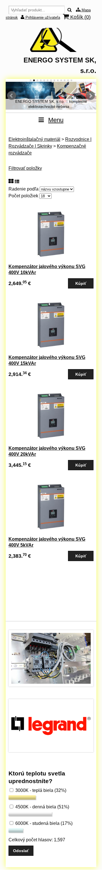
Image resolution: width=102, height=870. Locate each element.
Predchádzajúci (11, 95)
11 (64, 80)
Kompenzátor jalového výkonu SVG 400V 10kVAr (46, 269)
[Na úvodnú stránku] (51, 50)
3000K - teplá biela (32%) (40, 790)
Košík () (80, 17)
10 (61, 80)
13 (71, 80)
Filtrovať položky (25, 168)
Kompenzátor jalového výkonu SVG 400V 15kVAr (46, 360)
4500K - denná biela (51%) (41, 806)
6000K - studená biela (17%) (43, 823)
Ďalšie (90, 95)
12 (68, 80)
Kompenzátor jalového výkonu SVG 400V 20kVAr (46, 451)
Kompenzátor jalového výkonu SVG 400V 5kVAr (46, 542)
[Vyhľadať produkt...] (69, 10)
